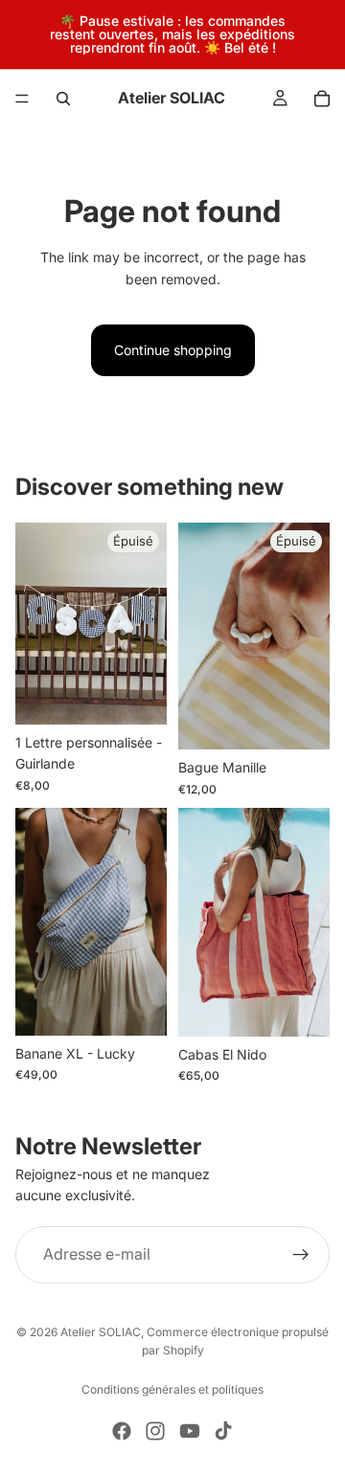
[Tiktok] (223, 1430)
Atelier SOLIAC (100, 1332)
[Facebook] (121, 1430)
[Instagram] (155, 1430)
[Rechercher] (63, 99)
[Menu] (22, 99)
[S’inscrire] (301, 1255)
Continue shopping (173, 350)
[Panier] (322, 99)
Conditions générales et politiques (172, 1389)
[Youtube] (189, 1430)
